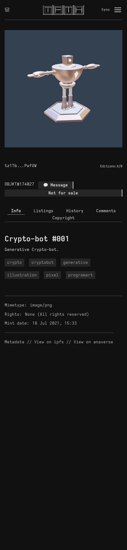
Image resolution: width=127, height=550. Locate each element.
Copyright (63, 217)
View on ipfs (49, 342)
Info (16, 210)
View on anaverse (93, 342)
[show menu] (117, 9)
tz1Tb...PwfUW (21, 165)
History (75, 210)
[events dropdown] (7, 9)
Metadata (14, 342)
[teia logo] (63, 10)
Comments (106, 210)
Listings (43, 210)
